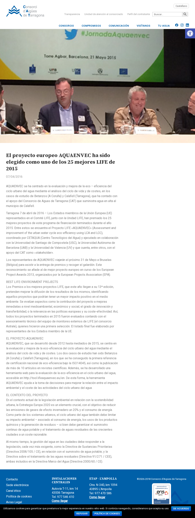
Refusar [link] (82, 513)
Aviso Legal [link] (14, 502)
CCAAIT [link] (25, 11)
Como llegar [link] (60, 501)
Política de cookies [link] (19, 496)
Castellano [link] (181, 6)
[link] (190, 33)
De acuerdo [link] (181, 508)
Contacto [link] (12, 479)
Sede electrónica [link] (17, 485)
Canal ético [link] (13, 491)
